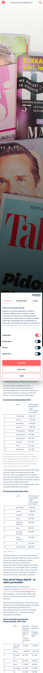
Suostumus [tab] (8, 301)
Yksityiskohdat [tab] (21, 301)
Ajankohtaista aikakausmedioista (26, 7)
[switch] (38, 341)
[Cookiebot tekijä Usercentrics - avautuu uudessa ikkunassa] (32, 295)
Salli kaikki (21, 363)
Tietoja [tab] (35, 301)
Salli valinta (22, 369)
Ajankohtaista (9, 7)
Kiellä (22, 376)
